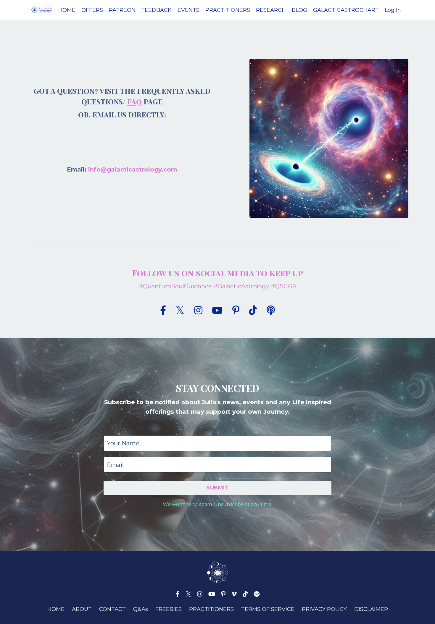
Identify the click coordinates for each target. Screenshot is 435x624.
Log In (393, 10)
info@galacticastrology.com (132, 169)
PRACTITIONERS (227, 10)
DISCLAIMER (371, 609)
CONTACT (112, 609)
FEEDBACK (156, 10)
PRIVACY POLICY (324, 609)
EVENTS (188, 10)
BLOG (299, 10)
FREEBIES (168, 609)
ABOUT (82, 609)
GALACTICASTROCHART (346, 10)
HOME (66, 10)
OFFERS (92, 10)
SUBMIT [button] (217, 487)
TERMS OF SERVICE (267, 609)
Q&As (140, 609)
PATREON (122, 10)
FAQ (134, 101)
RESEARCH (271, 10)
